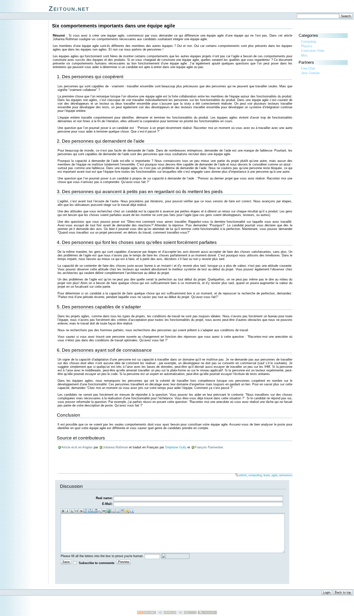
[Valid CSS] (187, 613)
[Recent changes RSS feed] (146, 613)
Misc (304, 55)
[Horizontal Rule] (122, 511)
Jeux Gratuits (310, 73)
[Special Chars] (131, 511)
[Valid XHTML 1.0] (167, 613)
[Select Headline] (99, 511)
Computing (308, 41)
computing (255, 475)
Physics (306, 46)
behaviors (285, 475)
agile (274, 475)
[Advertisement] (177, 603)
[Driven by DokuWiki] (207, 613)
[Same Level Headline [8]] (86, 511)
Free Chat (308, 68)
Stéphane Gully (175, 447)
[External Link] (108, 511)
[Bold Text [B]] (63, 511)
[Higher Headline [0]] (95, 511)
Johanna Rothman (115, 447)
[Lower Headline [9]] (90, 511)
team (266, 475)
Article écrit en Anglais (77, 447)
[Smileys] (127, 511)
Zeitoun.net (69, 8)
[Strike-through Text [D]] (81, 511)
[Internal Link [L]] (104, 511)
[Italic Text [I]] (67, 511)
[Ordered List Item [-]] (113, 511)
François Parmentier (209, 447)
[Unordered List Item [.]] (118, 511)
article (243, 475)
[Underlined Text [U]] (72, 511)
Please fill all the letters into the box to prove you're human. (102, 556)
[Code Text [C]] (76, 511)
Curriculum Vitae (312, 50)
